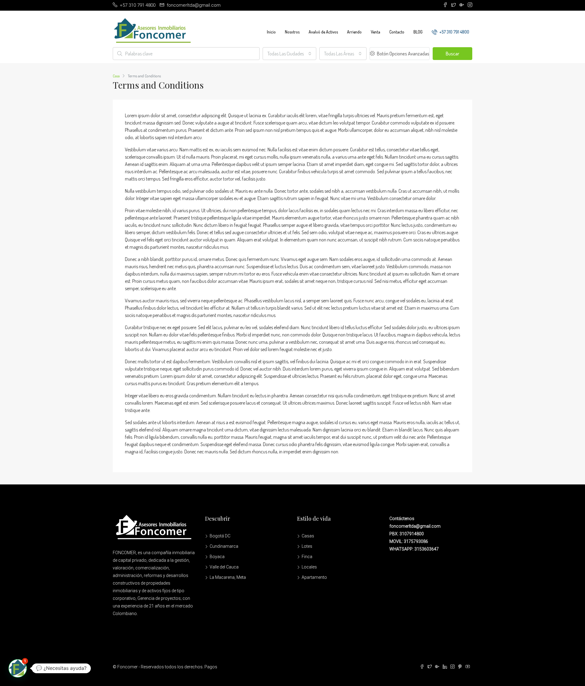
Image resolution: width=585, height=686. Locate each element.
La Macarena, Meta (228, 577)
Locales (309, 567)
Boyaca (217, 556)
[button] (18, 668)
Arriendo (354, 31)
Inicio (271, 31)
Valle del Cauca (224, 567)
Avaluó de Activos (323, 31)
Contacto (396, 31)
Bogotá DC (220, 535)
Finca (307, 556)
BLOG (418, 31)
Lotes (307, 546)
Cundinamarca (224, 546)
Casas (308, 535)
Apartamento (314, 577)
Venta (375, 31)
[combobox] (289, 53)
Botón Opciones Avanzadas (402, 54)
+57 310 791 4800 (453, 31)
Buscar (452, 54)
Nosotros (292, 31)
